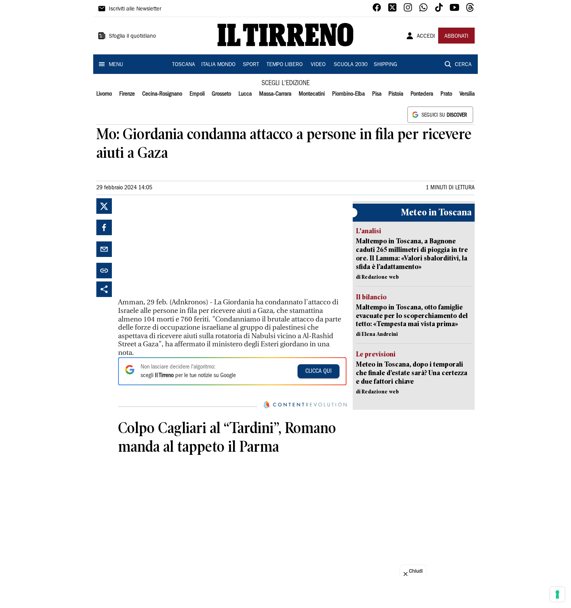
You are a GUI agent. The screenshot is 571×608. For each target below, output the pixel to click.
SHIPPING (385, 65)
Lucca (245, 94)
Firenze (127, 94)
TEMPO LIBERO (284, 65)
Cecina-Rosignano (162, 94)
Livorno (104, 94)
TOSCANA (183, 65)
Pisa (376, 94)
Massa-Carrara (275, 94)
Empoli (197, 94)
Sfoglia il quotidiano (132, 36)
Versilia (467, 94)
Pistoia (395, 94)
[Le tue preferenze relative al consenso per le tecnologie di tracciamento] (557, 594)
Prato (446, 94)
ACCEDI (426, 36)
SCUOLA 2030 (350, 65)
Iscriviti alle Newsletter (135, 9)
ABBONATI (456, 36)
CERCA (463, 65)
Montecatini (312, 94)
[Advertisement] (176, 246)
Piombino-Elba (348, 94)
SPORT (251, 65)
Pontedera (422, 94)
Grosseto (221, 94)
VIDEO (318, 65)
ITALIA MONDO (218, 65)
